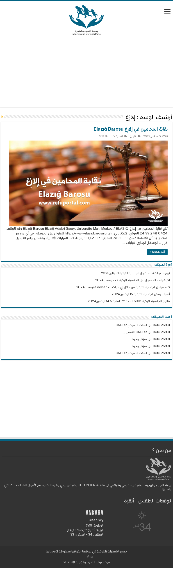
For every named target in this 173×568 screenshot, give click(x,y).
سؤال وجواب (138, 339)
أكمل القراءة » (157, 252)
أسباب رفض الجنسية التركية (152, 294)
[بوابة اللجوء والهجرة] (86, 19)
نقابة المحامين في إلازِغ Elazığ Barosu (131, 129)
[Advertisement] (86, 71)
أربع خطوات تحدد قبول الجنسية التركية (144, 273)
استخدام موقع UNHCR (131, 325)
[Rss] (91, 557)
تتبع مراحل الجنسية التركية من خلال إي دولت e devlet (132, 287)
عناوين (133, 136)
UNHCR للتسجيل (135, 332)
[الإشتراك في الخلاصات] (2, 117)
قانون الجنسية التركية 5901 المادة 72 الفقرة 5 (140, 301)
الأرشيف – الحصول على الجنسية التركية (144, 280)
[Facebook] (87, 557)
